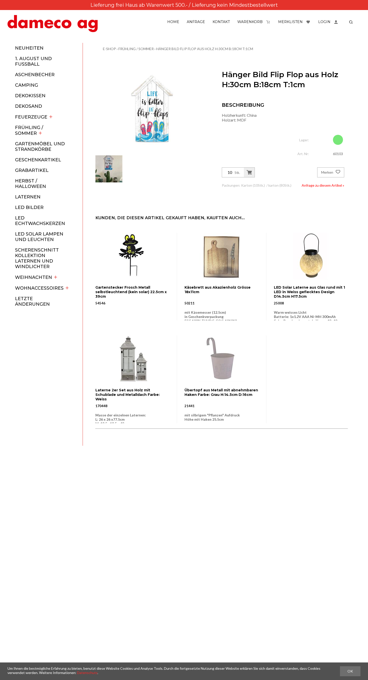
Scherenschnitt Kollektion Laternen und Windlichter (37, 258)
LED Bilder (29, 207)
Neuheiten (29, 48)
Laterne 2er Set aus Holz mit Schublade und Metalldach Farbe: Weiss (127, 394)
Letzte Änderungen (32, 301)
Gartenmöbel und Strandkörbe (40, 146)
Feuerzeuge (31, 117)
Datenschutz (87, 672)
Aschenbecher (35, 74)
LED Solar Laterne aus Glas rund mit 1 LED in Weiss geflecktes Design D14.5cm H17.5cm (309, 292)
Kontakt (221, 22)
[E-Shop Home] (53, 23)
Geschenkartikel (38, 160)
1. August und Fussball (33, 61)
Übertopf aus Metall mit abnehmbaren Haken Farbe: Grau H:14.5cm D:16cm (221, 392)
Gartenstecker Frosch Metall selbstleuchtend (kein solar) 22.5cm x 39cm (131, 292)
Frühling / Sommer (29, 130)
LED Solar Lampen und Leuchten (39, 236)
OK (350, 671)
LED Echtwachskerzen (40, 220)
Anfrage (196, 22)
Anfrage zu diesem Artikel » (323, 185)
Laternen (28, 197)
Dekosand (28, 106)
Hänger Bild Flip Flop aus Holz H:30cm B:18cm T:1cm (204, 49)
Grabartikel (32, 170)
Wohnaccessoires (39, 288)
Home (173, 22)
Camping (26, 85)
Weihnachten (33, 277)
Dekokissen (30, 95)
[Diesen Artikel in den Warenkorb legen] (249, 172)
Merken (327, 172)
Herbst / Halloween (30, 183)
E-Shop (109, 49)
